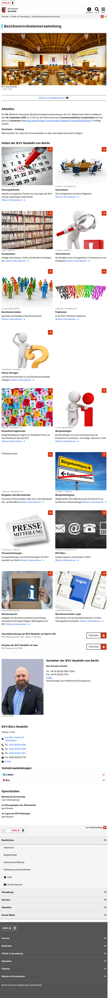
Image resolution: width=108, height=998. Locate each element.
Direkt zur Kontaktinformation (52, 98)
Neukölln (5, 16)
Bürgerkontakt (10, 855)
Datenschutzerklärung (14, 862)
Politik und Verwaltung (20, 16)
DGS (9, 877)
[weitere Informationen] (4, 10)
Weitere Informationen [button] (13, 976)
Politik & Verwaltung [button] (12, 953)
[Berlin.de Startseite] (8, 3)
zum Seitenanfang (93, 827)
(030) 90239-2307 (17, 753)
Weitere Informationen (12, 200)
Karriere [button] (6, 900)
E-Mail (49, 678)
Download (93, 635)
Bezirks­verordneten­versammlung (46, 16)
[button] (103, 16)
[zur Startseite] (13, 830)
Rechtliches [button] (8, 840)
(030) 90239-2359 (17, 749)
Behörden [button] (7, 946)
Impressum (9, 847)
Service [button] (5, 938)
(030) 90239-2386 (17, 745)
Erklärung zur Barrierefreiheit (17, 870)
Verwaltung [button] (7, 892)
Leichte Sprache (14, 884)
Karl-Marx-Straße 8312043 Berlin (14, 739)
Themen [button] (6, 969)
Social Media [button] (8, 915)
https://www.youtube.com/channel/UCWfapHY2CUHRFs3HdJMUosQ (58, 121)
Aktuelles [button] (6, 907)
